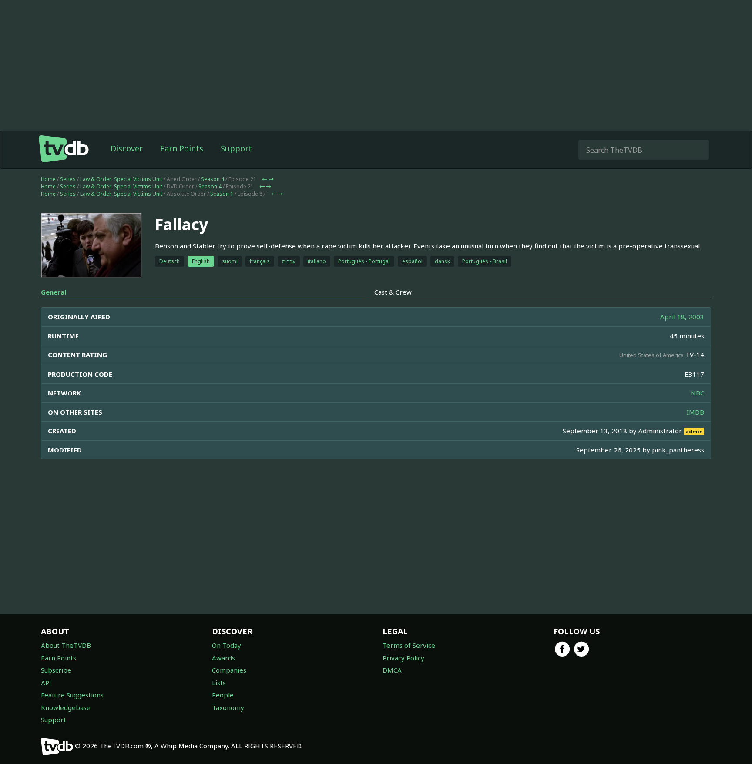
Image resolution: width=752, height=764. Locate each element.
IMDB (695, 412)
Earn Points (181, 148)
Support (236, 148)
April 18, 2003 (682, 316)
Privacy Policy (403, 657)
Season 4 (212, 179)
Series (68, 179)
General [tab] (53, 292)
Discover (127, 148)
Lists (219, 682)
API (46, 682)
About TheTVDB (66, 645)
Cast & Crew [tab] (393, 292)
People (223, 694)
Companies (229, 670)
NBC (697, 393)
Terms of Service (409, 645)
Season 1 (221, 194)
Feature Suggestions (72, 694)
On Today (226, 645)
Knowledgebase (66, 707)
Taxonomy (228, 707)
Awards (223, 657)
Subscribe (56, 670)
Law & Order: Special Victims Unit (121, 179)
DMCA (392, 670)
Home (48, 179)
